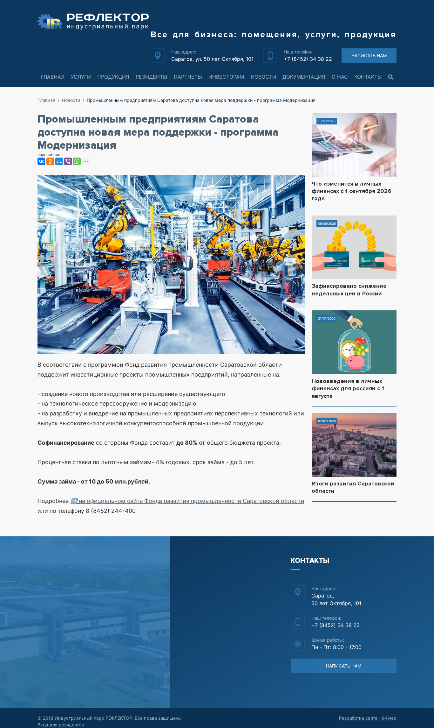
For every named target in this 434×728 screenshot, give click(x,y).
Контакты (368, 77)
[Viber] (68, 161)
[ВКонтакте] (41, 161)
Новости (263, 77)
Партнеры (188, 77)
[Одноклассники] (50, 161)
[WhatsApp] (77, 161)
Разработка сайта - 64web (368, 718)
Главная (52, 77)
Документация (303, 77)
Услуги (81, 77)
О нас (340, 77)
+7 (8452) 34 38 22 (308, 59)
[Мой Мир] (59, 161)
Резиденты (151, 77)
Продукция (113, 77)
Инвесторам (226, 77)
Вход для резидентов (60, 724)
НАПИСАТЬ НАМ (369, 55)
